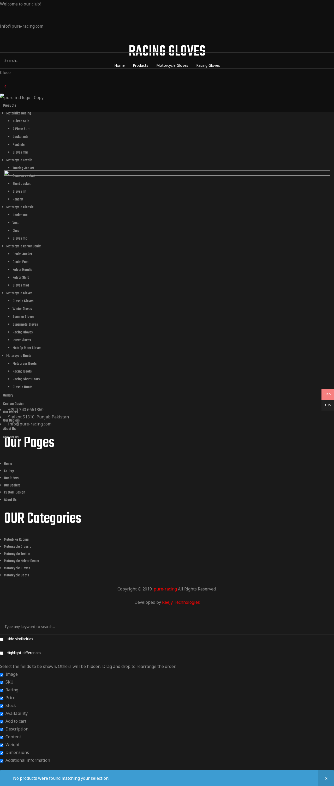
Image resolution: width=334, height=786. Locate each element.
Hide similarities (19, 638)
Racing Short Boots (26, 379)
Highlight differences (23, 652)
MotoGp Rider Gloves (27, 348)
